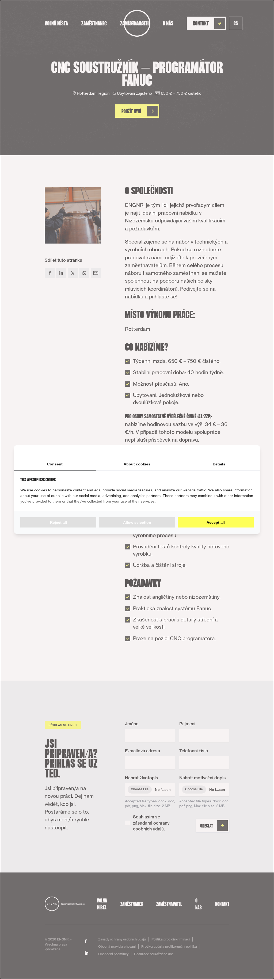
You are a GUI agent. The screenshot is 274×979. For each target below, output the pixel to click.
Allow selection (137, 522)
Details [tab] (219, 464)
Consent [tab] (55, 464)
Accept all (216, 522)
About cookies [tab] (137, 464)
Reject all (58, 522)
